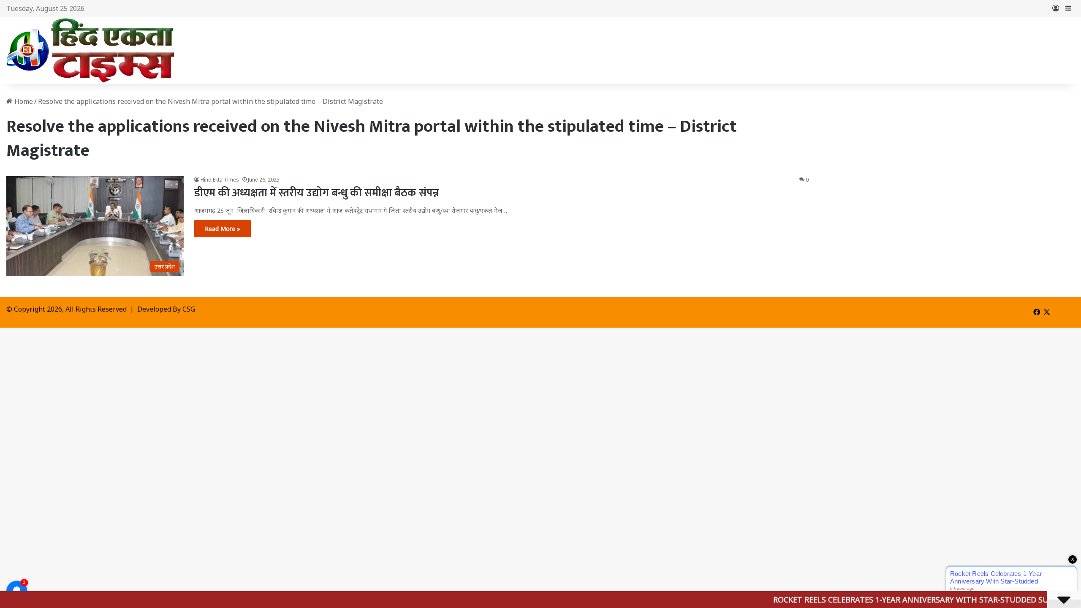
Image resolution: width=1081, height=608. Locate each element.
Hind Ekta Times (220, 179)
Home (23, 101)
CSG (188, 309)
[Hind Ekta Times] (90, 50)
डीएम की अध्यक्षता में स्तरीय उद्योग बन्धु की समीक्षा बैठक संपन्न (316, 193)
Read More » (222, 229)
